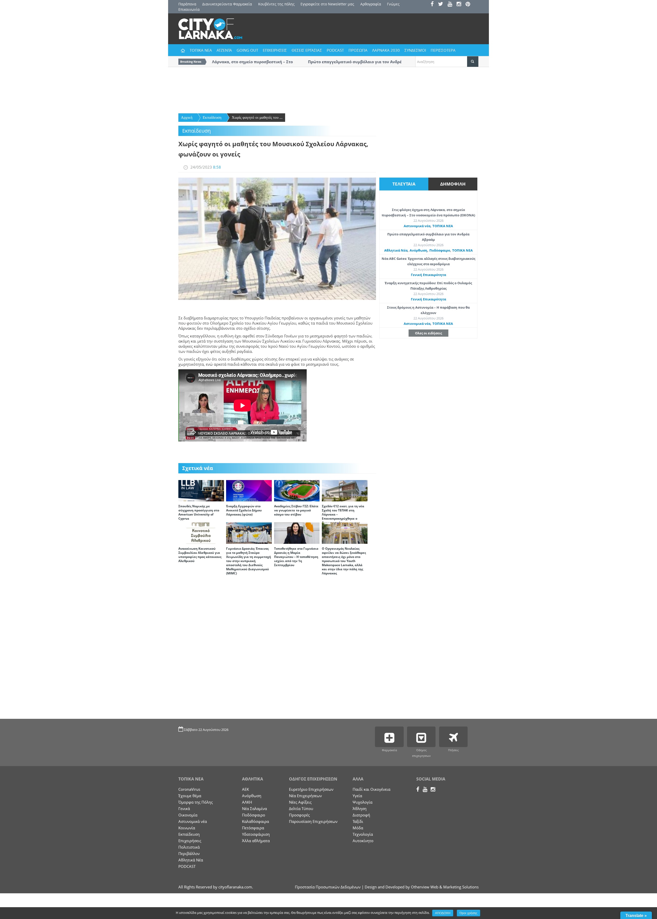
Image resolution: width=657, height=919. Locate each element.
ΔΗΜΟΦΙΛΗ (453, 184)
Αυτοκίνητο (363, 840)
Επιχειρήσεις (189, 840)
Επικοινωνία (189, 9)
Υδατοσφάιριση (256, 834)
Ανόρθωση (418, 250)
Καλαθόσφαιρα (255, 821)
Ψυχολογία (362, 802)
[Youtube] (452, 4)
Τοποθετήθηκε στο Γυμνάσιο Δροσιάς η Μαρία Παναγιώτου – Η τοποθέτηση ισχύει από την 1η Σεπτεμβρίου (296, 556)
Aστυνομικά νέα (417, 226)
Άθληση (359, 808)
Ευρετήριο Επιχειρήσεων (311, 789)
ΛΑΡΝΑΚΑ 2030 (386, 50)
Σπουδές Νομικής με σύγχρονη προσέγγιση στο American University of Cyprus (198, 512)
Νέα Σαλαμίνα (254, 808)
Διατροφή (361, 814)
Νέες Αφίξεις (300, 802)
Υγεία (357, 795)
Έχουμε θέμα (189, 795)
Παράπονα (187, 4)
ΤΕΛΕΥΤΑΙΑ (404, 184)
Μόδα (358, 827)
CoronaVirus (189, 789)
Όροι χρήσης (468, 913)
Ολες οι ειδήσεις (428, 333)
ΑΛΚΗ (247, 802)
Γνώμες (393, 4)
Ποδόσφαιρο (439, 250)
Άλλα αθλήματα (256, 840)
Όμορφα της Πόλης (195, 802)
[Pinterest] (470, 4)
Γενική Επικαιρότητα (428, 274)
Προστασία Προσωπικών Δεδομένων (328, 886)
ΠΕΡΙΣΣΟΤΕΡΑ (443, 50)
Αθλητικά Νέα (396, 250)
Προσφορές (299, 814)
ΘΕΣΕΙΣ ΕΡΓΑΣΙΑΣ (307, 50)
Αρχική (186, 117)
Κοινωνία (186, 827)
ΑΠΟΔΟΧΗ (442, 913)
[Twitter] (442, 4)
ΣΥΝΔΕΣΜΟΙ (415, 50)
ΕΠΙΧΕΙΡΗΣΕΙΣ (275, 50)
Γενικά (184, 808)
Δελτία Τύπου (301, 808)
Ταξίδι (358, 821)
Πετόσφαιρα (253, 827)
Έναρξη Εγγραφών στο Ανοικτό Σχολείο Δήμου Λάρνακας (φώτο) (244, 510)
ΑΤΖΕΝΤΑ (224, 50)
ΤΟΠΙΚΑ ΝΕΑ (201, 50)
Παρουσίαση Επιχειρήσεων (313, 821)
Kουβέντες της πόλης (276, 4)
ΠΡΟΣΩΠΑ (358, 50)
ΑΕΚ (245, 789)
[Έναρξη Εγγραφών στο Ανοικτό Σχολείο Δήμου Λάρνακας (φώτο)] (249, 490)
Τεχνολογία (363, 834)
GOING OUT (247, 50)
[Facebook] (434, 4)
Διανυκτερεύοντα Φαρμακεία (227, 4)
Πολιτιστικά (189, 847)
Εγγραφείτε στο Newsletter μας (327, 4)
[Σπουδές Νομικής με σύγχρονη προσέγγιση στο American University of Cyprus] (201, 490)
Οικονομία (187, 814)
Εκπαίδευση (212, 117)
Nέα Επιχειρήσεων (305, 795)
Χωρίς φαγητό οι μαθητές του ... (257, 117)
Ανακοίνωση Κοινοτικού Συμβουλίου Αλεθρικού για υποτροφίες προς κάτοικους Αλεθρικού (199, 554)
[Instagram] (461, 4)
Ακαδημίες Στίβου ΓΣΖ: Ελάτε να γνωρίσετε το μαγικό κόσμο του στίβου (296, 510)
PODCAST (335, 50)
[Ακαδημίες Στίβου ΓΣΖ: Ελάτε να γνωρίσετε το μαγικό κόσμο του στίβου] (297, 490)
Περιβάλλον (189, 853)
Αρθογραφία (370, 4)
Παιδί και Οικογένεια (371, 789)
